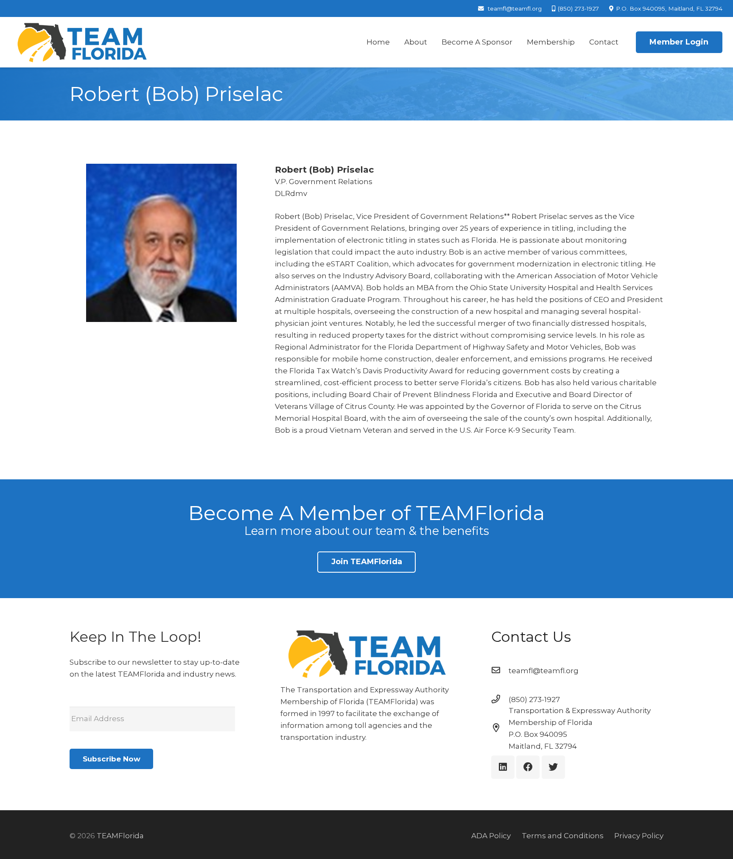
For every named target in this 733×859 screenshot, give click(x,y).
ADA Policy (491, 835)
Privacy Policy (638, 835)
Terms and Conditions (563, 835)
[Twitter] (553, 767)
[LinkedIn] (503, 767)
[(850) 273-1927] (500, 699)
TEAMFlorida (120, 835)
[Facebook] (528, 767)
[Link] (81, 42)
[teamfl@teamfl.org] (500, 671)
